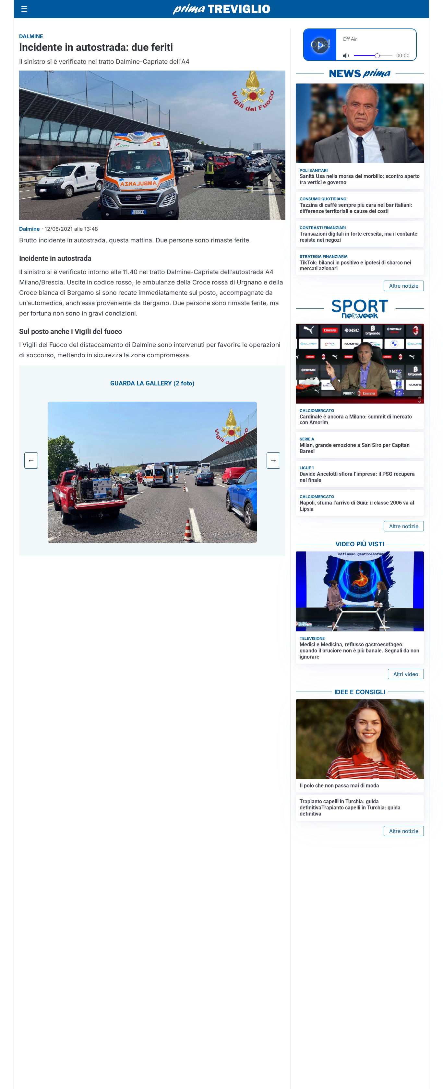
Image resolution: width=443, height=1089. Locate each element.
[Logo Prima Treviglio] (221, 9)
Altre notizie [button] (403, 286)
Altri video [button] (405, 674)
